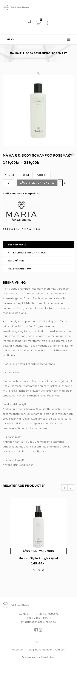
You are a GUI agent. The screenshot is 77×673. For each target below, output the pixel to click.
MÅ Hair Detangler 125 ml (68, 157)
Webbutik (17, 649)
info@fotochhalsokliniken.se (38, 621)
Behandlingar (43, 649)
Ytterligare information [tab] (26, 252)
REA (29, 649)
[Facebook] (36, 630)
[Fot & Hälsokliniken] (38, 7)
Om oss (60, 649)
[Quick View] (39, 570)
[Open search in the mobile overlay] (29, 21)
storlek (10, 175)
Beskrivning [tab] (16, 244)
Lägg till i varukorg (37, 182)
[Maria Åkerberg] (21, 215)
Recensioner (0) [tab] (19, 268)
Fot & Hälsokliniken (44, 657)
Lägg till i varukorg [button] (38, 551)
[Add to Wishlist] (60, 183)
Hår (39, 193)
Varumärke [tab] (15, 260)
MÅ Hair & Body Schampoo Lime (72, 157)
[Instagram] (41, 630)
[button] (38, 73)
